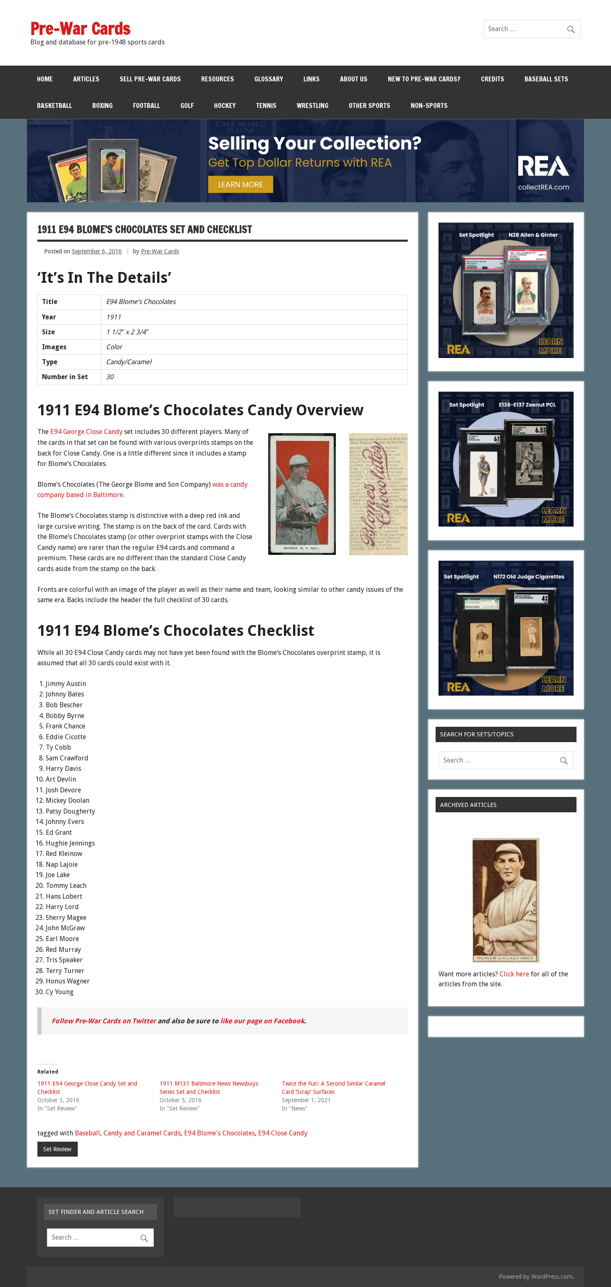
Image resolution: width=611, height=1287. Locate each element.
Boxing (102, 105)
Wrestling (312, 105)
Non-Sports (429, 105)
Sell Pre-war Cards (150, 78)
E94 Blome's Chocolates (219, 1133)
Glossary (268, 78)
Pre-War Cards (160, 251)
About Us (353, 78)
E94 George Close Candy (86, 432)
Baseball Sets (546, 78)
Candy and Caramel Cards (142, 1133)
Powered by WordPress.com (535, 1276)
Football (146, 105)
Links (311, 78)
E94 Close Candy (283, 1133)
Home (45, 78)
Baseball (87, 1133)
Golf (187, 105)
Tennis (266, 105)
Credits (492, 78)
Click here (514, 974)
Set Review (57, 1149)
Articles (86, 78)
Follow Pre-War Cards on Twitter (104, 1021)
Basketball (54, 105)
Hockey (225, 105)
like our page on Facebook (262, 1021)
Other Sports (369, 105)
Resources (217, 78)
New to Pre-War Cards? (424, 78)
